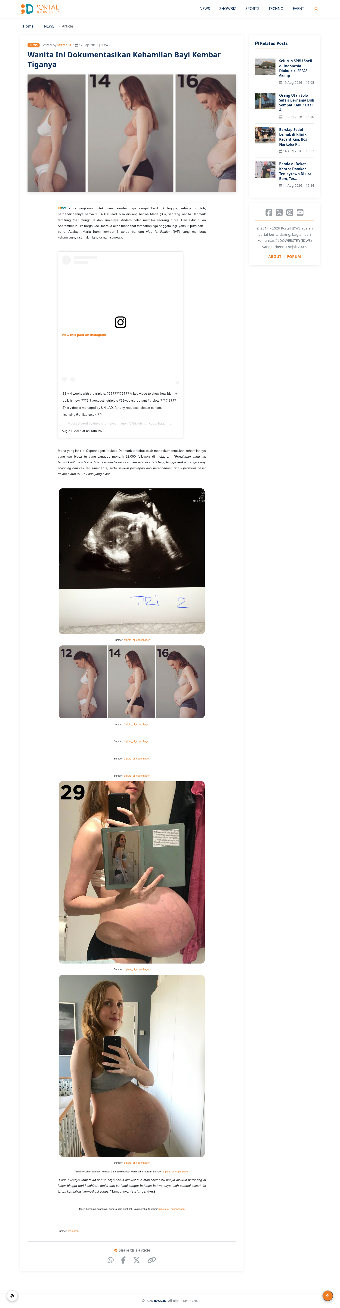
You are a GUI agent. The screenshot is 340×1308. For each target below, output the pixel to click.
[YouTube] (300, 213)
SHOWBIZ (227, 8)
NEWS (205, 8)
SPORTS (252, 8)
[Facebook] (123, 1260)
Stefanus (64, 45)
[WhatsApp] (111, 1260)
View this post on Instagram (84, 335)
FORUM (294, 256)
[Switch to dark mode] (12, 1295)
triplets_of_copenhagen (110, 423)
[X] (136, 1260)
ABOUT (274, 256)
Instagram (73, 1231)
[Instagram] (289, 213)
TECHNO (276, 8)
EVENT (298, 8)
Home (28, 26)
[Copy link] (151, 1260)
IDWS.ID (160, 1301)
